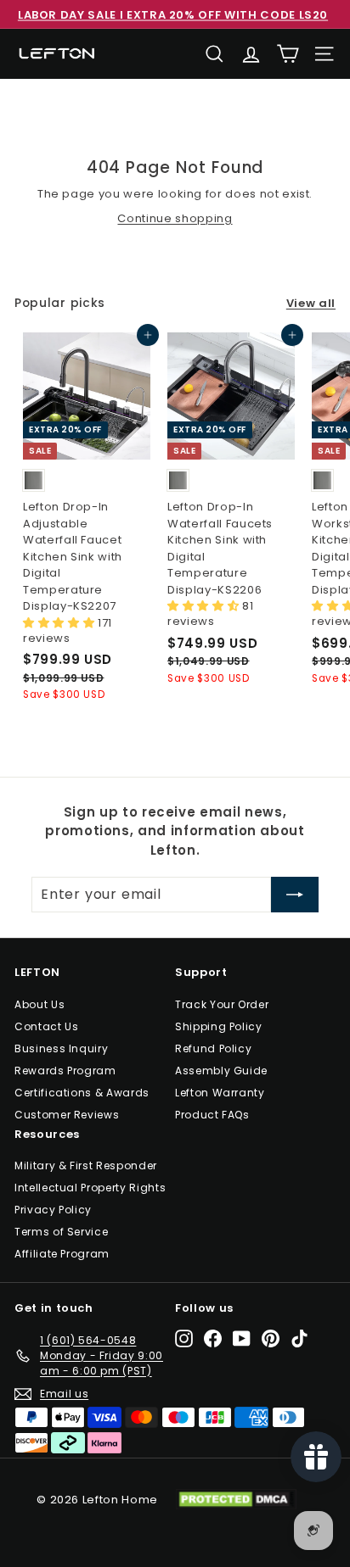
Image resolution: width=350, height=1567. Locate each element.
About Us (39, 1004)
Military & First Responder (85, 1165)
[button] (60, 623)
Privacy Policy (53, 1209)
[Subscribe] (295, 894)
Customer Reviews (66, 1114)
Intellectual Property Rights (90, 1187)
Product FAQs (212, 1114)
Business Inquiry (61, 1048)
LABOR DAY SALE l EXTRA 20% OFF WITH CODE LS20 (173, 14)
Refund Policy (213, 1048)
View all (311, 303)
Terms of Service (61, 1231)
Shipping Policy (218, 1026)
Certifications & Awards (82, 1092)
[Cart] (288, 54)
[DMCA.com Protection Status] (244, 1499)
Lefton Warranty (220, 1092)
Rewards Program (65, 1070)
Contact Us (46, 1026)
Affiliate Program (62, 1253)
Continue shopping (174, 218)
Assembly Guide (221, 1070)
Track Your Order (221, 1004)
